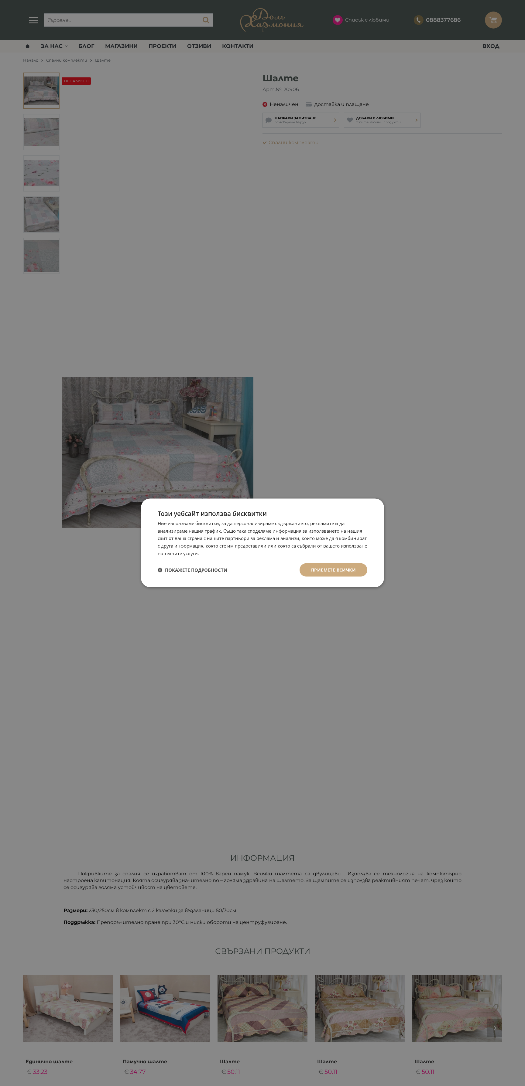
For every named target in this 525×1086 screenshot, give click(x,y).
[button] (192, 570)
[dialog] (262, 543)
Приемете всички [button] (333, 570)
